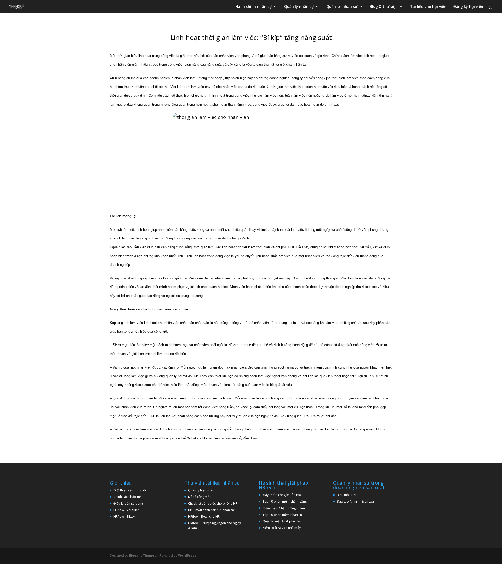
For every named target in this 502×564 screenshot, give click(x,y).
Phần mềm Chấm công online (284, 508)
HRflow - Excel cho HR (204, 516)
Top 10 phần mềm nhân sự (283, 515)
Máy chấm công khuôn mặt (282, 495)
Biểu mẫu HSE (347, 495)
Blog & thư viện (384, 7)
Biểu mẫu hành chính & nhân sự (212, 510)
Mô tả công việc (199, 496)
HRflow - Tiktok (124, 516)
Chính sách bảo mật (128, 496)
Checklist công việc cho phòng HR (212, 503)
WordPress (187, 555)
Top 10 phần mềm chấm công (285, 501)
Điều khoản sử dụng (128, 503)
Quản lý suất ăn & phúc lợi (282, 521)
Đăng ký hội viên (468, 7)
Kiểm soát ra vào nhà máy (282, 528)
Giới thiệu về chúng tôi (129, 490)
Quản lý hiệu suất (200, 490)
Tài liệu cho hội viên (428, 7)
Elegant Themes (142, 555)
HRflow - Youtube (126, 510)
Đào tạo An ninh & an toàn (356, 501)
